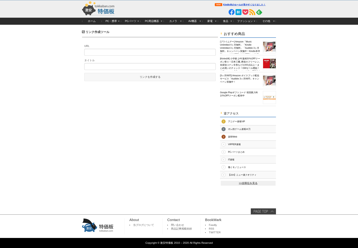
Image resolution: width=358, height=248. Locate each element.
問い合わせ (177, 225)
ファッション (245, 21)
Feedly (213, 225)
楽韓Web (232, 136)
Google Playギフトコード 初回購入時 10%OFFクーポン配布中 (239, 94)
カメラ (173, 21)
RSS (211, 228)
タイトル (89, 60)
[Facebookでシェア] (232, 12)
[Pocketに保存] (245, 12)
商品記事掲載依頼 (181, 228)
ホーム (92, 21)
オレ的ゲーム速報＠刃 (239, 129)
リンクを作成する (150, 77)
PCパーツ (130, 21)
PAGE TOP (263, 211)
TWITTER (215, 232)
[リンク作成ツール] (273, 12)
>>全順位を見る (248, 183)
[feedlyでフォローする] (259, 12)
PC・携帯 (111, 21)
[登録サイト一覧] (266, 12)
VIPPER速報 (234, 144)
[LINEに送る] (225, 12)
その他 (266, 21)
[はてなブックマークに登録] (238, 12)
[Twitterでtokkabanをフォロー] (218, 12)
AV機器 (192, 21)
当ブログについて (143, 225)
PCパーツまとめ (236, 152)
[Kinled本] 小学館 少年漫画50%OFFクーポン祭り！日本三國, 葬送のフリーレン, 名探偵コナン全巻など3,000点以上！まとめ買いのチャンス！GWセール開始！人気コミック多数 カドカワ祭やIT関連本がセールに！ (240, 64)
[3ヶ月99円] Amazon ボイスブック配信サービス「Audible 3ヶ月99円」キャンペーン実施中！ (239, 78)
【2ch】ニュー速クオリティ (242, 175)
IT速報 (231, 159)
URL (87, 45)
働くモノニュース (237, 167)
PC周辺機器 (152, 21)
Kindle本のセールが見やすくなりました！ (244, 4)
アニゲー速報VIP (236, 121)
